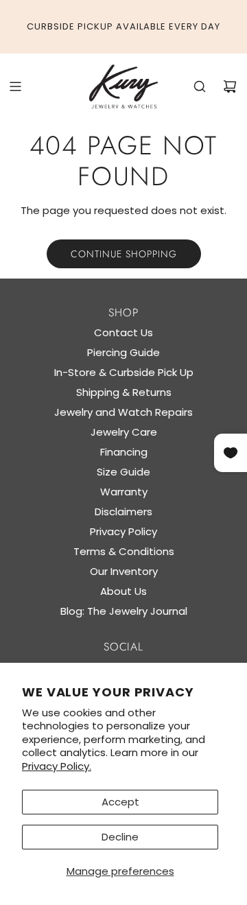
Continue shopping (124, 254)
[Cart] (230, 86)
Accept (120, 802)
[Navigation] (15, 86)
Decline (120, 837)
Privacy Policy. (56, 766)
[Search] (200, 86)
